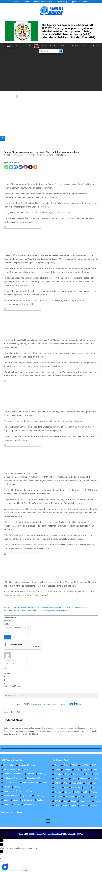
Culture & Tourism (37, 155)
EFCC (40, 704)
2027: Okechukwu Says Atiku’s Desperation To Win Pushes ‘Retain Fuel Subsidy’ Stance (62, 46)
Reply (3, 861)
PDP (58, 705)
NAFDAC (47, 705)
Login (8, 621)
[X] (30, 167)
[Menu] (25, 821)
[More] (35, 167)
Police (63, 705)
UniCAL (81, 705)
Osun (54, 705)
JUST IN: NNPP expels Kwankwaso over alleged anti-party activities (40, 611)
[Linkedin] (21, 167)
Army (18, 705)
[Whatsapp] (6, 167)
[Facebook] (16, 167)
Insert (26, 870)
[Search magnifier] (61, 51)
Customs (34, 705)
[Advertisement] (51, 72)
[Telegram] (11, 167)
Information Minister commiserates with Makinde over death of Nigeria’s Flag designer (52, 607)
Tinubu (72, 704)
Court (25, 704)
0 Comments (60, 155)
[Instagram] (25, 167)
